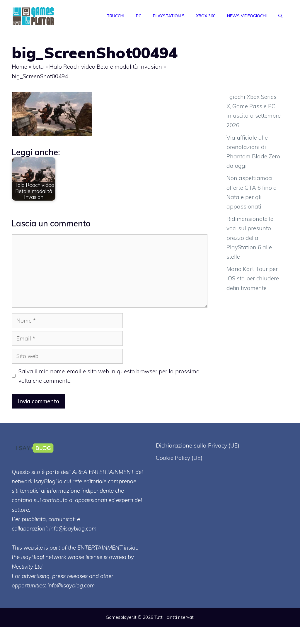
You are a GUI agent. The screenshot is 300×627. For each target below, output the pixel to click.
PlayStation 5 (168, 15)
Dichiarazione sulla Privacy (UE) (197, 445)
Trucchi (115, 15)
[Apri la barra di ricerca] (280, 16)
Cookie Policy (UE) (179, 457)
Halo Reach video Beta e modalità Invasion (105, 66)
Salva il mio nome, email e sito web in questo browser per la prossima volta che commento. (109, 376)
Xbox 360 (205, 15)
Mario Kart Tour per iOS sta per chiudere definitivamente (252, 278)
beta (38, 66)
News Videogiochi (247, 15)
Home (19, 66)
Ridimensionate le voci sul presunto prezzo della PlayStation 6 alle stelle (249, 237)
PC (138, 15)
